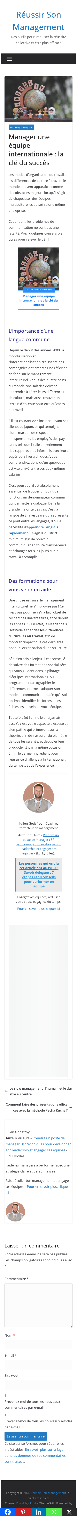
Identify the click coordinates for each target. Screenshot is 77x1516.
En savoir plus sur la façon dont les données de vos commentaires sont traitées (35, 1455)
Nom (10, 1335)
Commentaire (17, 1278)
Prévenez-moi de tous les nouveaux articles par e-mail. (38, 1424)
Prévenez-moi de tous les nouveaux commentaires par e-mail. (32, 1404)
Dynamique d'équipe (21, 127)
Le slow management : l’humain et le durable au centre (40, 1091)
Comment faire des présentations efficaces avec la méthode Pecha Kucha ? (37, 1107)
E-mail (11, 1355)
